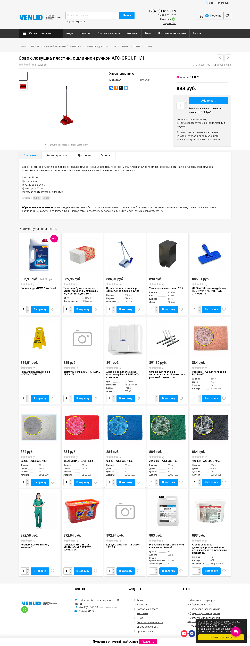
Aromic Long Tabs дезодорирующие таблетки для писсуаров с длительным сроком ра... (209, 548)
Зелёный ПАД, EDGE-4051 (164, 461)
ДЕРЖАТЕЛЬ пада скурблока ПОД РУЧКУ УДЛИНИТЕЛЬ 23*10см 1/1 (209, 291)
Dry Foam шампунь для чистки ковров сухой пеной (167, 546)
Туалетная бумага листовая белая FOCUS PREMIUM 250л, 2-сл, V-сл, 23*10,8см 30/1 (81, 291)
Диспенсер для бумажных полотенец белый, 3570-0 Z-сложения (122, 374)
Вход (211, 3)
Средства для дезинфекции (205, 613)
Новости (85, 33)
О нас (148, 33)
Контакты (132, 33)
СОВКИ (148, 46)
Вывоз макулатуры (147, 626)
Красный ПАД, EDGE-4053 (78, 461)
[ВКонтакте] (111, 88)
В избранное (203, 64)
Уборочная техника (201, 604)
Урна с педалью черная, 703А (166, 288)
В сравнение (224, 64)
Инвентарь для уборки (202, 600)
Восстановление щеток (172, 33)
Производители (145, 631)
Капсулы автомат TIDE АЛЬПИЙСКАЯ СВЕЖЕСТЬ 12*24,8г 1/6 (77, 547)
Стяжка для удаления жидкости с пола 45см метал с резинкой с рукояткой (167, 374)
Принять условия (221, 637)
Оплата (105, 155)
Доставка (84, 155)
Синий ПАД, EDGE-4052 (119, 461)
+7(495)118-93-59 (162, 11)
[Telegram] (126, 88)
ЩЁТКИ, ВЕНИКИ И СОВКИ (126, 46)
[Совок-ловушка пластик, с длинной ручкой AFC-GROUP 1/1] (23, 76)
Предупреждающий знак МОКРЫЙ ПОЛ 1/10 (35, 373)
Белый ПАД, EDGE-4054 (34, 461)
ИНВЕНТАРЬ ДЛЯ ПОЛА (97, 46)
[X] (121, 88)
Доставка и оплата (108, 33)
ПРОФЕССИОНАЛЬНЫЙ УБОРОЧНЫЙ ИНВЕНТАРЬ (56, 46)
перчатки (80, 21)
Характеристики (57, 155)
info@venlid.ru (169, 23)
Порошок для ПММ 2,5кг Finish (38, 288)
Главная (23, 46)
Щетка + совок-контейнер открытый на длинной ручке (122, 289)
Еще (195, 33)
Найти (127, 15)
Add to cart (208, 100)
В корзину (40, 309)
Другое (46, 198)
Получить (148, 641)
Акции (69, 33)
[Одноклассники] (116, 88)
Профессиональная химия (205, 609)
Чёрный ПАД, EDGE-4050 (206, 461)
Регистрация (223, 3)
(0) (34, 284)
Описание (30, 155)
